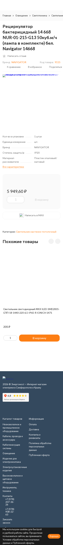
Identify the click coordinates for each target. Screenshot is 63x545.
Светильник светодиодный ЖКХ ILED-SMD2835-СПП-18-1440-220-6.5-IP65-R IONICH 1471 (31, 311)
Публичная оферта (39, 455)
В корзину (41, 199)
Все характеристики (13, 166)
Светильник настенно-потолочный (36, 231)
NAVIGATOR (19, 62)
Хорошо (54, 536)
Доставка (34, 429)
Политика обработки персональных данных (40, 446)
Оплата (33, 424)
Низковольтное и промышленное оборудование (12, 428)
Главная (7, 15)
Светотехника (39, 15)
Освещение (21, 15)
